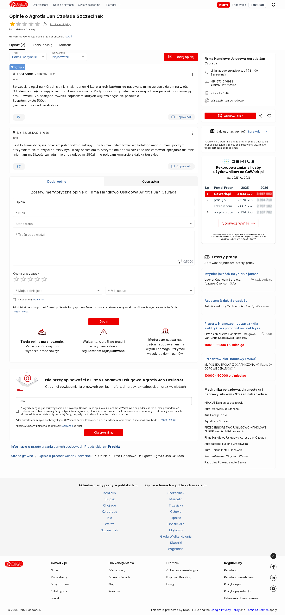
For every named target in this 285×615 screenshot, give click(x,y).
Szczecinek (109, 530)
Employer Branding (178, 577)
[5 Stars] (44, 279)
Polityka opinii (233, 584)
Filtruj (15, 52)
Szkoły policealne (89, 4)
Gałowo (176, 512)
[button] (60, 24)
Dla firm (223, 4)
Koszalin (109, 493)
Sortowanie (58, 52)
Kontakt (55, 598)
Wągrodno (176, 549)
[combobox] (98, 223)
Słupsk (109, 499)
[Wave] (19, 117)
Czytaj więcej (21, 311)
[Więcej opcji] (192, 74)
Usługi (170, 584)
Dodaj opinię (185, 57)
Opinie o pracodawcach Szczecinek (65, 456)
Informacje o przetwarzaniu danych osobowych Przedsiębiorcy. (65, 446)
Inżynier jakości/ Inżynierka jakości (232, 274)
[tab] (57, 181)
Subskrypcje (59, 591)
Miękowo (176, 530)
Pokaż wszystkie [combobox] (24, 57)
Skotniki (176, 543)
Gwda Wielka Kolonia (176, 536)
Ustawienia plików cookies (241, 598)
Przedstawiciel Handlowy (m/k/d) (230, 359)
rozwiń (68, 36)
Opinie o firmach (63, 4)
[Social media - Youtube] (273, 589)
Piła (109, 518)
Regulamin (231, 570)
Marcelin (175, 499)
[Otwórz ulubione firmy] (273, 5)
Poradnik (111, 4)
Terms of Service (257, 610)
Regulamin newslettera (239, 577)
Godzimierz (176, 524)
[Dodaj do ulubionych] (269, 116)
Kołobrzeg (109, 512)
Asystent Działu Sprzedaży (226, 301)
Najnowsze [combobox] (60, 57)
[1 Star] (16, 279)
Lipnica (176, 518)
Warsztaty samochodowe (227, 100)
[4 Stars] (37, 279)
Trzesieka (176, 505)
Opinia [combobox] (20, 202)
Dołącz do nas (60, 584)
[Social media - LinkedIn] (273, 578)
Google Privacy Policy (225, 610)
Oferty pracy (40, 4)
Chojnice (109, 505)
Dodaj (104, 321)
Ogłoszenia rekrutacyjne (182, 570)
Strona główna (22, 456)
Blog (112, 584)
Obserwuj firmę (103, 432)
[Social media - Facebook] (273, 567)
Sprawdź (254, 131)
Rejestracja (257, 4)
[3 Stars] (30, 279)
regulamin (38, 299)
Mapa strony (59, 577)
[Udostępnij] (261, 116)
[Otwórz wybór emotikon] (179, 261)
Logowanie (239, 4)
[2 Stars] (23, 279)
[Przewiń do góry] (273, 556)
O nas (54, 570)
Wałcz (109, 524)
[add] (273, 567)
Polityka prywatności (237, 591)
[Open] (190, 223)
